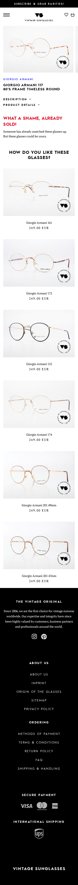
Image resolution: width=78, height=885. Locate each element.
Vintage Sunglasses (39, 20)
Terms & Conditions (39, 742)
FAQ (39, 760)
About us (39, 674)
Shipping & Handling (39, 768)
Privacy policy (39, 709)
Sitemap (39, 700)
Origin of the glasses (39, 691)
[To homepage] (39, 15)
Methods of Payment (39, 734)
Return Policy (39, 751)
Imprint (39, 683)
